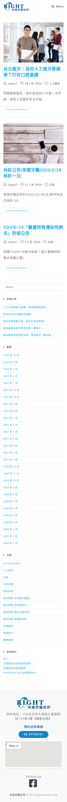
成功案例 (8, 591)
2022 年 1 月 (10, 383)
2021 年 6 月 (10, 424)
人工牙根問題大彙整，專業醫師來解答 (24, 307)
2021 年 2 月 (10, 452)
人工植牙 (54, 83)
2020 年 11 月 (11, 473)
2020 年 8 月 (10, 494)
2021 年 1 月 (10, 459)
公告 (52, 184)
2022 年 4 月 (10, 376)
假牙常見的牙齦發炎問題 (17, 314)
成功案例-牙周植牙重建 (16, 598)
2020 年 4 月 (10, 522)
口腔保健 (8, 584)
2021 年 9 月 (10, 404)
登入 (5, 658)
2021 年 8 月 (10, 411)
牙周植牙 (8, 626)
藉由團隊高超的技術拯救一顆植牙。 (23, 328)
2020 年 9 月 (10, 487)
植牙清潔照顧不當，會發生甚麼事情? (24, 321)
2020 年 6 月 (10, 508)
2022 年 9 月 (10, 362)
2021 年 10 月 (11, 397)
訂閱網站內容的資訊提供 (17, 663)
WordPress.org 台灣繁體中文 (19, 672)
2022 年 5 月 (10, 369)
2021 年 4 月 (10, 438)
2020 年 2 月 (10, 536)
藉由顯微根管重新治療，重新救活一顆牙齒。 (28, 335)
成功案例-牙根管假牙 (15, 605)
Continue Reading (18, 108)
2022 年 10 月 (11, 355)
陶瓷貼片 (8, 633)
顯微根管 (8, 640)
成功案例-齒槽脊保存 (15, 619)
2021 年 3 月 (10, 445)
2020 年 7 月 (10, 501)
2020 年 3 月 (10, 529)
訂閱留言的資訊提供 (14, 668)
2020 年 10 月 (11, 480)
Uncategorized (11, 563)
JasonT (12, 83)
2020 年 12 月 (11, 466)
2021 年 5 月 (10, 431)
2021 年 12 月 (11, 390)
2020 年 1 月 (10, 543)
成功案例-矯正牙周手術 (16, 612)
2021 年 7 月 (10, 418)
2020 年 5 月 (10, 515)
